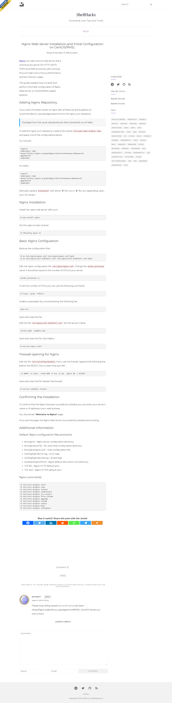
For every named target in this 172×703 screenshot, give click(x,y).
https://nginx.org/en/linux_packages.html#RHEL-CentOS (60, 610)
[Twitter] (39, 523)
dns (134, 132)
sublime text (117, 157)
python (128, 152)
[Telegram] (85, 523)
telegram (129, 157)
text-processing (119, 161)
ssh (148, 152)
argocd (142, 123)
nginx (62, 575)
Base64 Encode (118, 103)
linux (135, 140)
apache (115, 123)
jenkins (115, 140)
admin (75, 53)
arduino (133, 123)
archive (124, 123)
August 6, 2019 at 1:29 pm (40, 600)
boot (133, 128)
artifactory (117, 128)
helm (139, 136)
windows (143, 161)
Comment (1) (62, 567)
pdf (143, 148)
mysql (141, 144)
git (125, 136)
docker (142, 132)
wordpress (116, 165)
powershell (117, 152)
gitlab (131, 136)
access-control (118, 119)
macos (143, 140)
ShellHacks (86, 15)
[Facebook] (27, 523)
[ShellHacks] (21, 4)
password (135, 148)
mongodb (132, 144)
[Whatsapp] (74, 523)
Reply (47, 597)
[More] (97, 523)
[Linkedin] (51, 523)
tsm (135, 161)
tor (129, 161)
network (115, 148)
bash (126, 128)
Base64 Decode (118, 99)
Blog (86, 31)
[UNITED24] (5, 5)
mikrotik (121, 144)
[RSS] (129, 84)
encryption (117, 136)
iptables (147, 136)
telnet (138, 157)
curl (129, 132)
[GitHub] (124, 84)
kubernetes (126, 140)
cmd (139, 128)
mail (114, 144)
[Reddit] (62, 523)
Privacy (86, 694)
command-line (118, 132)
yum (125, 165)
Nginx (22, 61)
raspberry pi (138, 152)
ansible (142, 119)
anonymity (132, 119)
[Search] (151, 4)
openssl (125, 148)
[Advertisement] (84, 77)
